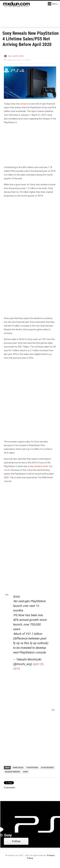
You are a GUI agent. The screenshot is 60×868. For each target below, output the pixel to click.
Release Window (12, 772)
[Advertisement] (30, 518)
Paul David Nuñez (16, 56)
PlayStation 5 (47, 768)
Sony (25, 772)
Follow (16, 841)
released (24, 104)
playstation (32, 768)
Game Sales (18, 768)
